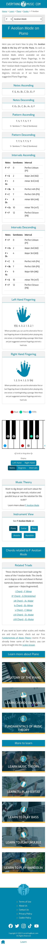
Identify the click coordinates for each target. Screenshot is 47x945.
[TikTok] (30, 926)
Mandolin (29, 535)
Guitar (24, 528)
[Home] (8, 942)
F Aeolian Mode (32, 505)
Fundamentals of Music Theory (16, 638)
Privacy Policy (25, 913)
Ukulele (16, 535)
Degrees (22, 468)
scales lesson (28, 645)
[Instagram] (23, 926)
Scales (26, 11)
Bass (34, 528)
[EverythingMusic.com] (24, 4)
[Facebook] (11, 926)
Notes (12, 468)
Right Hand (30, 462)
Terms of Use (25, 901)
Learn (11, 11)
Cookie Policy (25, 917)
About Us (23, 905)
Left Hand (16, 462)
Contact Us (24, 909)
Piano (19, 11)
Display (23, 458)
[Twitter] (17, 926)
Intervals (33, 468)
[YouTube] (36, 926)
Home (4, 11)
